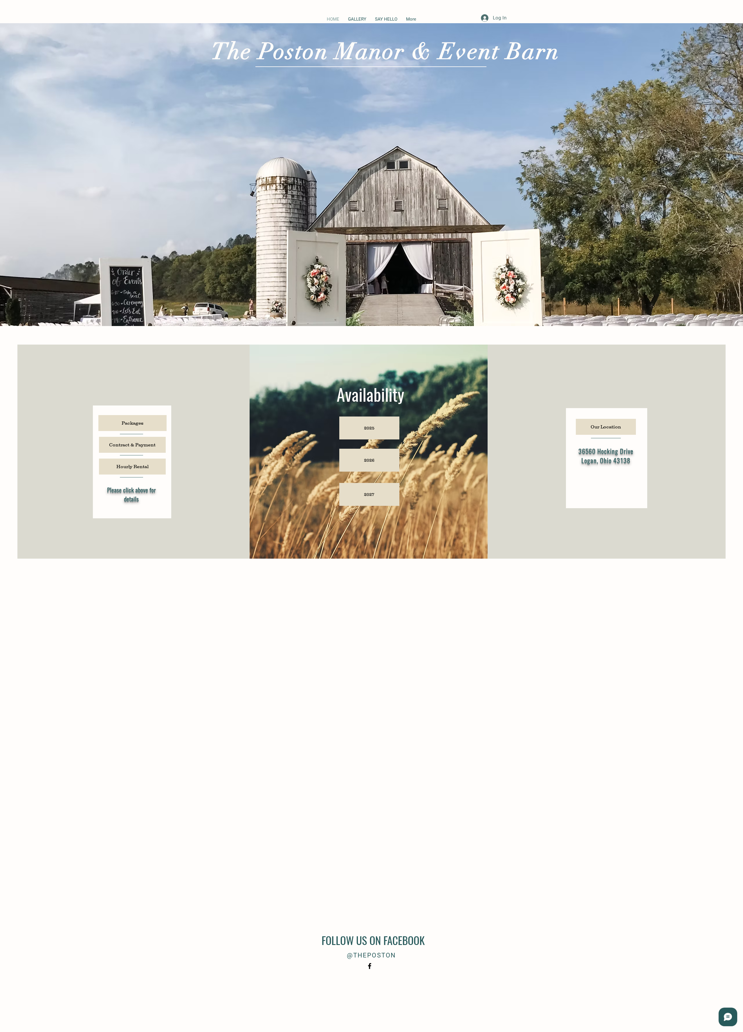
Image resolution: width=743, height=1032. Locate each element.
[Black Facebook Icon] (370, 966)
